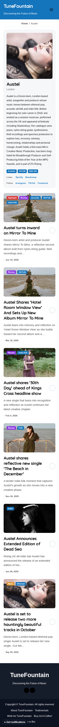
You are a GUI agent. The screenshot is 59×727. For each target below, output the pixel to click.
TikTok (31, 183)
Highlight (12, 198)
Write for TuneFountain (19, 716)
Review (24, 198)
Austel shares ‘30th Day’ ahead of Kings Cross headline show (22, 388)
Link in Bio (29, 721)
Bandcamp (30, 177)
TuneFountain (18, 6)
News (10, 584)
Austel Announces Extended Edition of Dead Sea (22, 544)
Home (24, 23)
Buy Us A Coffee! (43, 716)
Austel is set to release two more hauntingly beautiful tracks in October (22, 621)
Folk (21, 428)
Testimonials (41, 710)
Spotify (19, 177)
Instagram (21, 183)
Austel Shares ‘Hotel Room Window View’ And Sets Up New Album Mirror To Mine (23, 310)
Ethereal (21, 584)
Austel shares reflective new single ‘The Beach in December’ (23, 465)
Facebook (43, 183)
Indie (10, 508)
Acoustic (11, 171)
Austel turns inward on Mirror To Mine (21, 230)
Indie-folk (33, 171)
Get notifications (14, 722)
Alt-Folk (22, 171)
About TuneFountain (22, 710)
